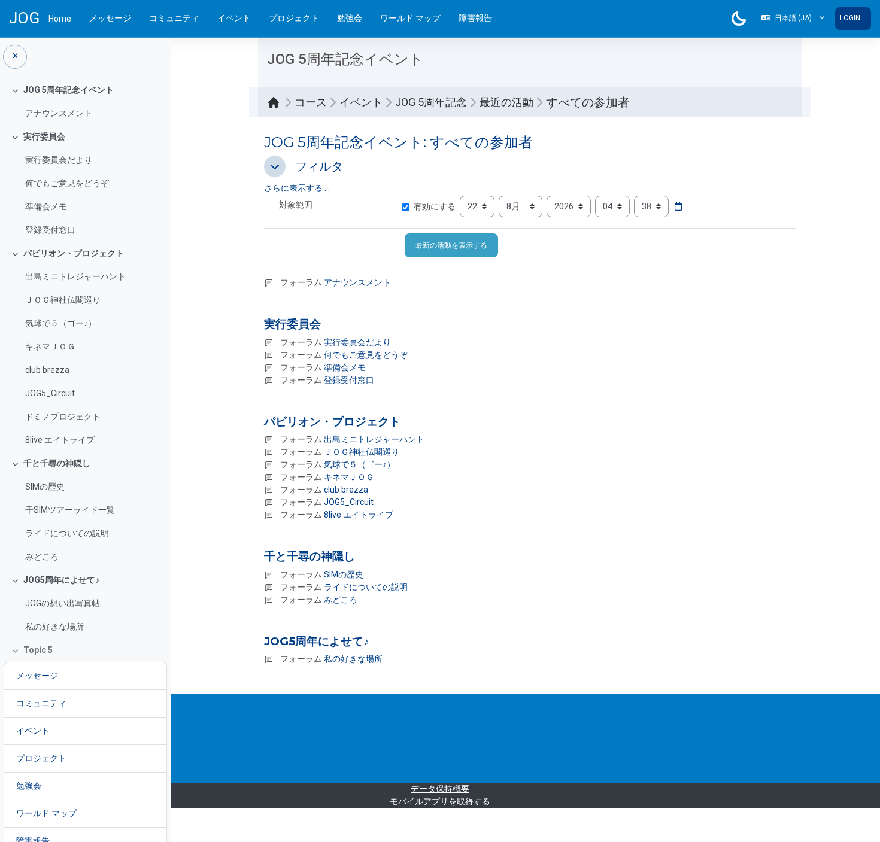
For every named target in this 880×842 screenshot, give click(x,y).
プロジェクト (294, 18)
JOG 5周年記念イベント (68, 90)
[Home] (276, 102)
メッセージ (110, 18)
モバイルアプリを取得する (440, 801)
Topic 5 (38, 650)
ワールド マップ (410, 18)
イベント (234, 18)
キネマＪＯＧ (50, 346)
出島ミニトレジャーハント (75, 276)
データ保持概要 (440, 789)
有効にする (435, 206)
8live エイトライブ (60, 440)
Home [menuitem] (59, 18)
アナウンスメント (58, 113)
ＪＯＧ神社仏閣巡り (63, 300)
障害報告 (475, 18)
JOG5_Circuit (50, 393)
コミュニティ (174, 18)
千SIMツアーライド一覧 (70, 510)
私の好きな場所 (54, 626)
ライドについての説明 (67, 533)
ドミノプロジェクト (63, 416)
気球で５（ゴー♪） (60, 323)
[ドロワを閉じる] (15, 57)
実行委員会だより (58, 160)
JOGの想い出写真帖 (62, 603)
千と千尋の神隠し (56, 463)
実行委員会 (44, 136)
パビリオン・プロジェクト (73, 253)
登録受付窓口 (50, 230)
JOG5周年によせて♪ (61, 580)
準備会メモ (46, 206)
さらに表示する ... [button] (297, 188)
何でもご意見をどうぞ (67, 183)
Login (850, 18)
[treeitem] (85, 101)
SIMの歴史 (45, 486)
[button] (793, 18)
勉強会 (349, 18)
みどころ (42, 556)
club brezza (47, 370)
